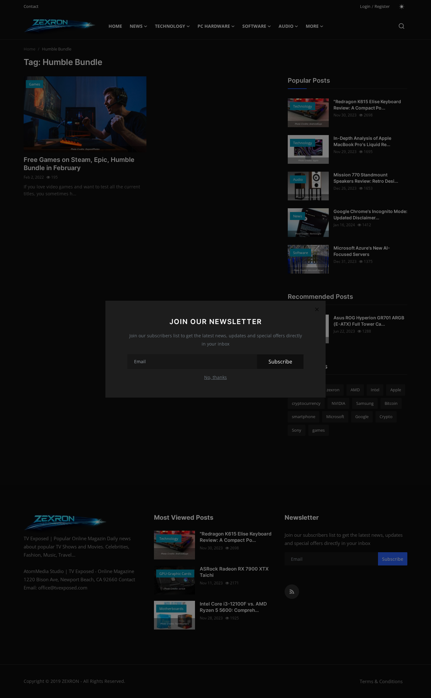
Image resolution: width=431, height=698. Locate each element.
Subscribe (280, 361)
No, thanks (215, 377)
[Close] (317, 309)
